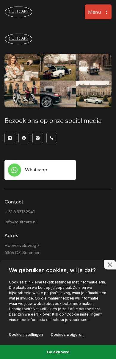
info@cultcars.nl (20, 222)
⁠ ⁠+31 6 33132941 (19, 212)
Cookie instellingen (26, 334)
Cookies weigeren (67, 334)
